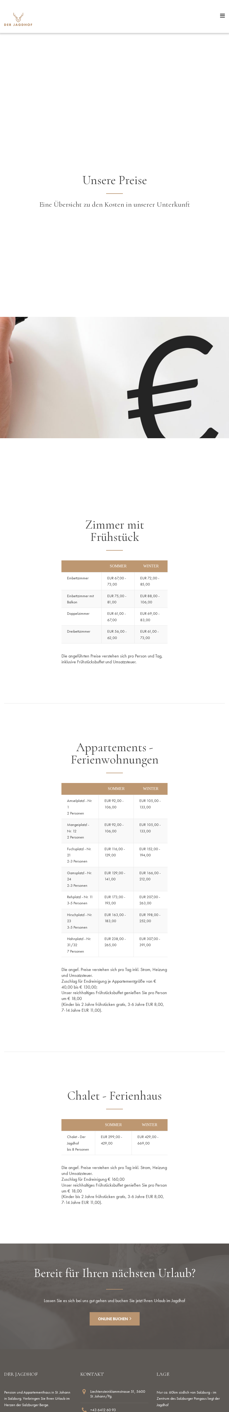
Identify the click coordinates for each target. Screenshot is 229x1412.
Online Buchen (113, 1318)
